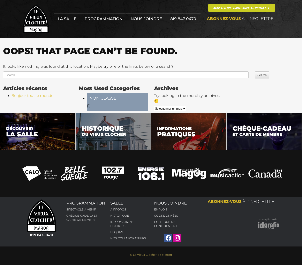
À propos (118, 209)
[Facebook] (168, 238)
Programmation (103, 18)
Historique (119, 215)
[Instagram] (177, 238)
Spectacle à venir (81, 209)
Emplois (160, 209)
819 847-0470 (183, 18)
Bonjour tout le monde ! (33, 95)
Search (262, 75)
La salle (67, 18)
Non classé (102, 98)
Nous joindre (146, 18)
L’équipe (117, 232)
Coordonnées (166, 215)
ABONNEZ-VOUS (240, 18)
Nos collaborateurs (128, 238)
